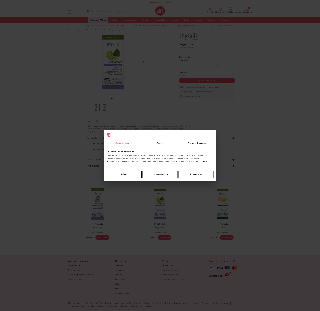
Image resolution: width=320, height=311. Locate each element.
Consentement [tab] (122, 143)
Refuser (124, 174)
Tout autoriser (196, 174)
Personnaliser (158, 174)
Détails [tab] (160, 143)
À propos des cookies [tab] (197, 143)
